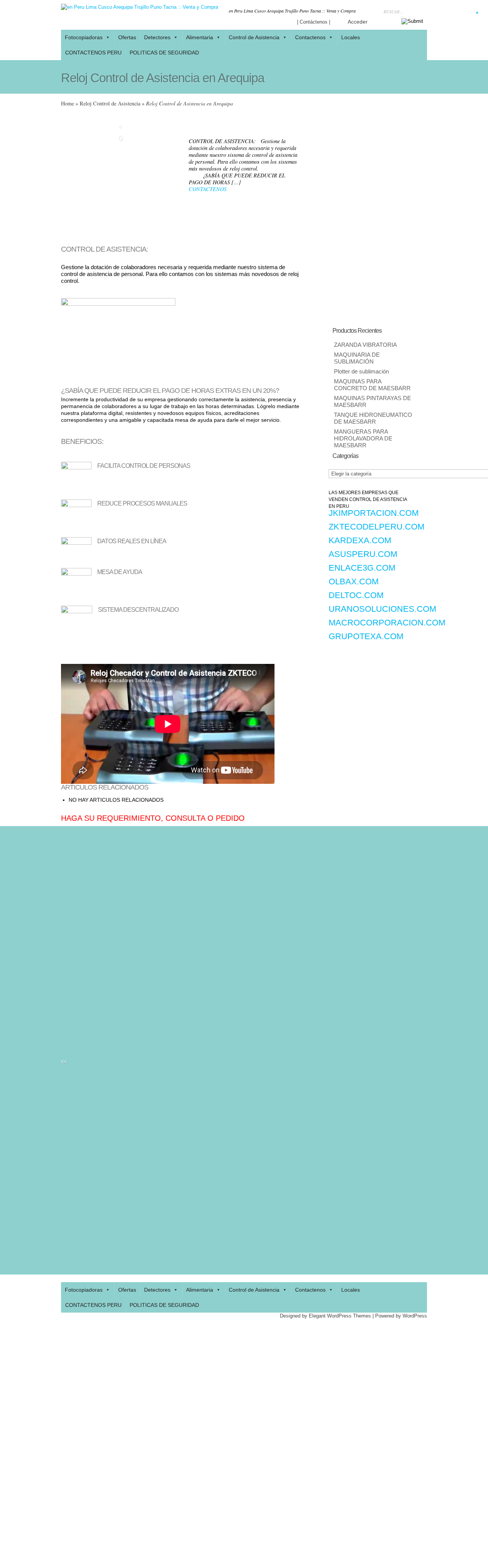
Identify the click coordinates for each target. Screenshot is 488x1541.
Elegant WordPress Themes (340, 1316)
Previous (66, 175)
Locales (350, 1290)
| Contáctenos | (313, 22)
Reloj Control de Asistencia (110, 103)
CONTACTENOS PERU (93, 52)
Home (67, 103)
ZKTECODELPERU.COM (376, 526)
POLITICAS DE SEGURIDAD (164, 52)
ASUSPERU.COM (363, 554)
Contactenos (310, 37)
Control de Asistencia (254, 37)
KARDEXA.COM (360, 540)
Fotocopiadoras (84, 37)
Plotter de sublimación (361, 371)
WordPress (415, 1316)
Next (174, 175)
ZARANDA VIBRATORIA (365, 345)
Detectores (157, 37)
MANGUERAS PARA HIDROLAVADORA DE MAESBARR (363, 438)
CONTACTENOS (207, 189)
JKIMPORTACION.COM (374, 513)
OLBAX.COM (354, 581)
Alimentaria (199, 37)
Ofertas (127, 37)
